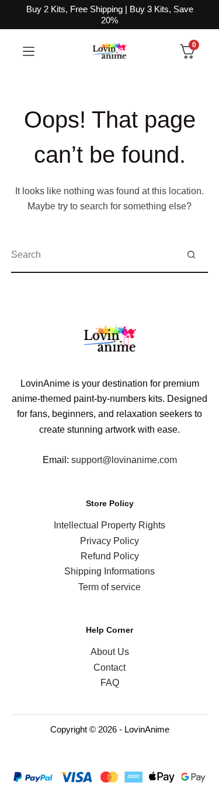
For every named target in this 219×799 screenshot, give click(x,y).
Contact (109, 667)
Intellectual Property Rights (109, 525)
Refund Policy (110, 556)
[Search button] (191, 255)
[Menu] (28, 51)
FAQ (109, 683)
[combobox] (93, 254)
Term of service (109, 587)
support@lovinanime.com (124, 460)
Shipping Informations (109, 571)
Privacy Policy (109, 541)
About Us (110, 652)
